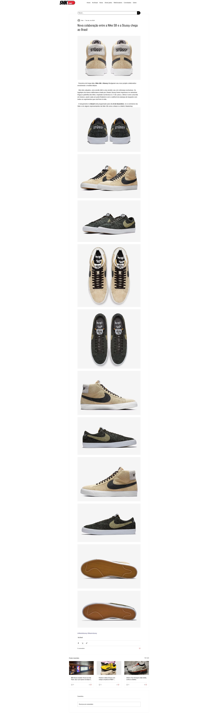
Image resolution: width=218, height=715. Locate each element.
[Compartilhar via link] (86, 643)
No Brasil (80, 637)
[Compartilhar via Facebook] (78, 643)
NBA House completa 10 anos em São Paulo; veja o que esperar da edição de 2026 (81, 678)
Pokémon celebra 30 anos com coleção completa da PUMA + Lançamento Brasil (107, 678)
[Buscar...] (138, 13)
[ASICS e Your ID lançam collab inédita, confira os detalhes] (136, 668)
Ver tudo (147, 658)
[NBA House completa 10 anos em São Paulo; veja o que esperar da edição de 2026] (81, 668)
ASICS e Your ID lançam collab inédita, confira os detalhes (136, 678)
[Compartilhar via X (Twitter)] (82, 643)
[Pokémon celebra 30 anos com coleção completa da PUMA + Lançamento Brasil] (109, 668)
